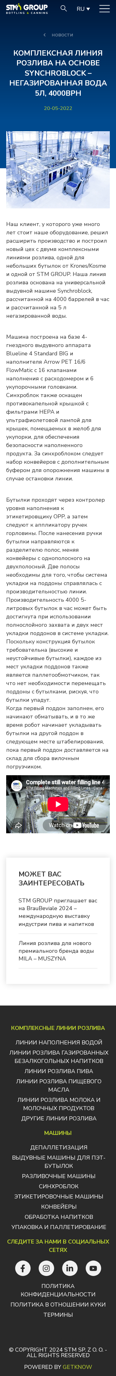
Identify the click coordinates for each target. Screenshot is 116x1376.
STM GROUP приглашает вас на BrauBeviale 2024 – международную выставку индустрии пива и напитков (58, 912)
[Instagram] (46, 1268)
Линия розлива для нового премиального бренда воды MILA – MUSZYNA (56, 950)
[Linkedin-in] (70, 1268)
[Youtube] (93, 1268)
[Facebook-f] (23, 1268)
